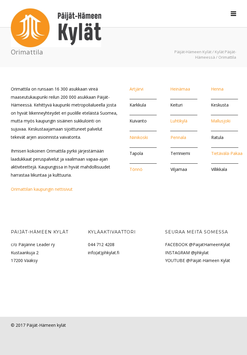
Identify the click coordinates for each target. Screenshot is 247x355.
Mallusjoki (220, 121)
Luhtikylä (178, 121)
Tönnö (136, 169)
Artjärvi (136, 89)
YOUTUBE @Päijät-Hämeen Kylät (197, 260)
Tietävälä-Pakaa (226, 153)
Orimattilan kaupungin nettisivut (42, 189)
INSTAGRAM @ (180, 252)
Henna (217, 89)
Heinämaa (180, 89)
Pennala (178, 137)
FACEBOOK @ (179, 244)
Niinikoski (139, 137)
